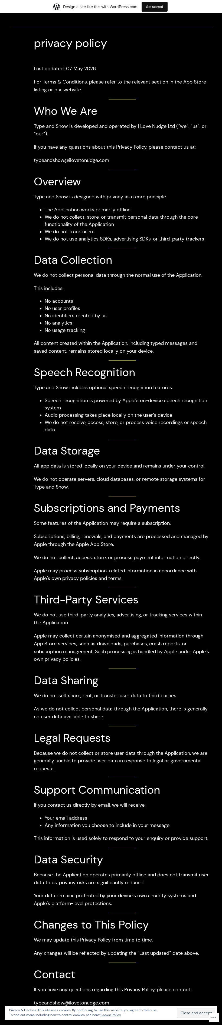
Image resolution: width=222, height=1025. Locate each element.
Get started (154, 7)
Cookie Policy (110, 1015)
